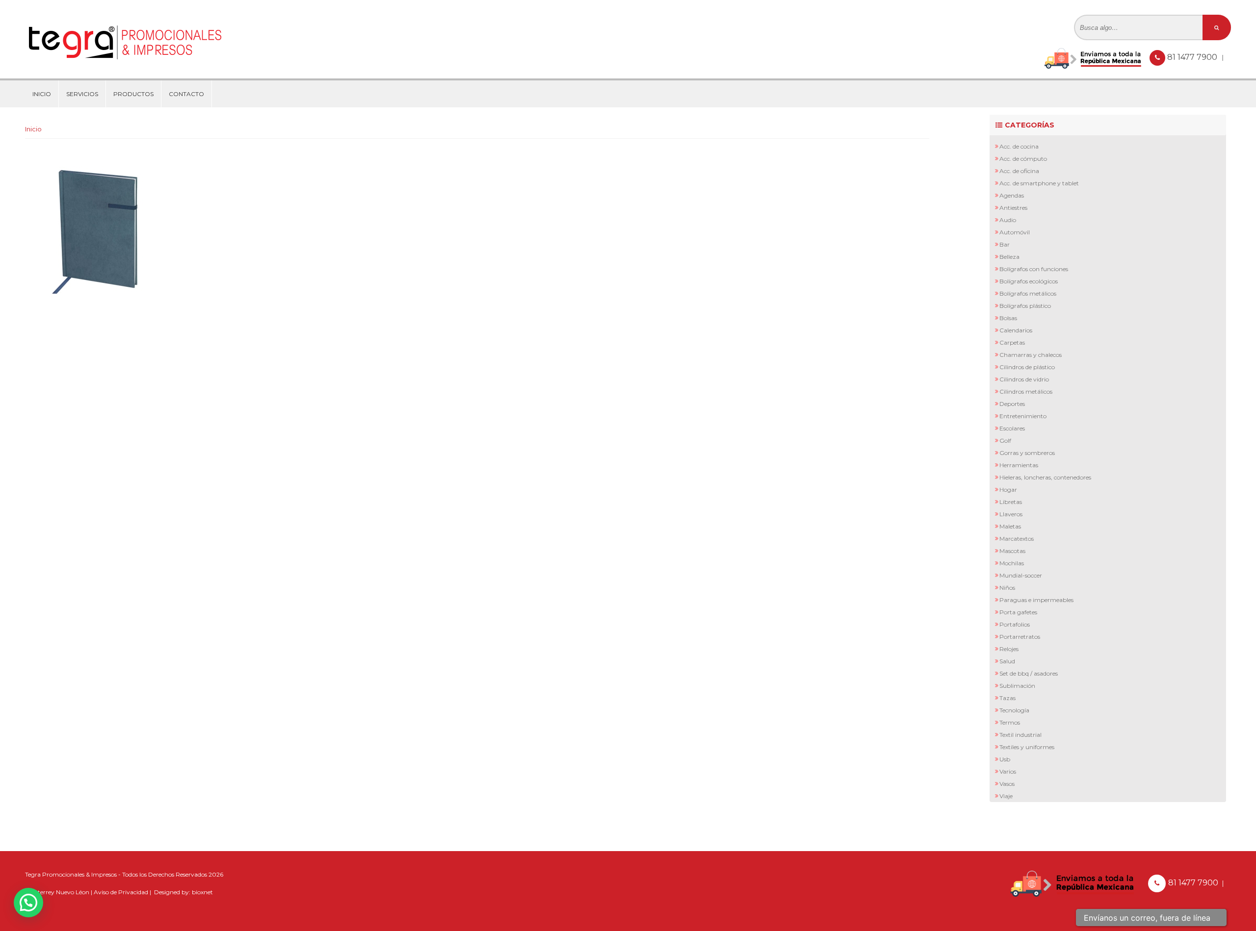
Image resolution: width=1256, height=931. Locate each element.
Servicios (82, 94)
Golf (1005, 440)
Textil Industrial (1020, 734)
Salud (1007, 661)
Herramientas (1018, 465)
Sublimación (1017, 685)
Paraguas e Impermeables (1036, 600)
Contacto (186, 94)
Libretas (1010, 501)
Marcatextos (1016, 538)
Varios (1007, 771)
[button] (28, 902)
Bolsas (1008, 318)
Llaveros (1010, 514)
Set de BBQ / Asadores (1028, 673)
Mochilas (1011, 563)
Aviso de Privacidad (121, 892)
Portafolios (1014, 624)
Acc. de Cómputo (1023, 158)
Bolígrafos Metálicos (1027, 293)
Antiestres (1013, 207)
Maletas (1010, 526)
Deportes (1012, 403)
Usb (1004, 759)
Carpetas (1012, 342)
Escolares (1012, 428)
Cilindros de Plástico (1027, 367)
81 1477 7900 (1193, 57)
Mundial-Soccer (1020, 575)
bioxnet (202, 892)
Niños (1007, 587)
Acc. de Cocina (1019, 146)
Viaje (1006, 796)
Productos (133, 94)
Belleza (1009, 256)
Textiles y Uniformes (1026, 747)
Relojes (1009, 649)
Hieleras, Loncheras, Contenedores (1045, 477)
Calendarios (1015, 330)
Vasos (1007, 783)
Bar (1004, 244)
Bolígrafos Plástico (1025, 305)
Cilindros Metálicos (1025, 391)
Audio (1007, 220)
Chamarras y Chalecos (1030, 354)
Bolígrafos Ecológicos (1028, 281)
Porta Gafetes (1018, 612)
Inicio (41, 94)
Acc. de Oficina (1019, 171)
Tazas (1007, 698)
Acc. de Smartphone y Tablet (1039, 183)
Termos (1009, 722)
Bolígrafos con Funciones (1033, 269)
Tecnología (1014, 710)
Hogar (1008, 489)
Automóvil (1014, 232)
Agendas (1011, 195)
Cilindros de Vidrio (1024, 379)
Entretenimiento (1023, 416)
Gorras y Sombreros (1027, 452)
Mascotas (1012, 550)
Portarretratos (1019, 636)
